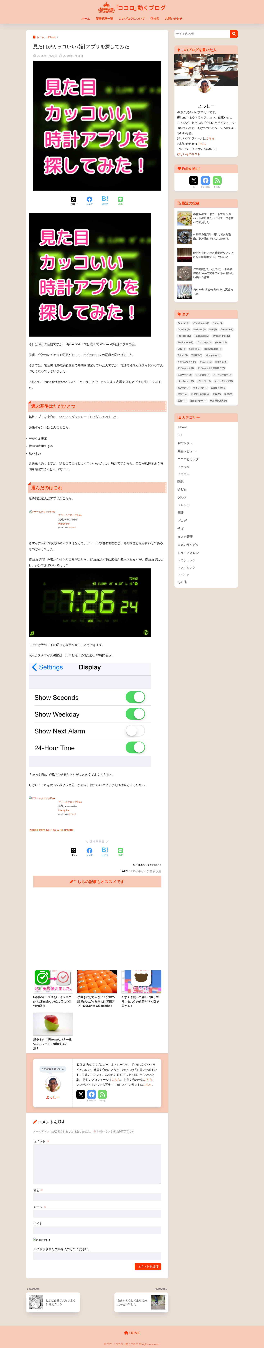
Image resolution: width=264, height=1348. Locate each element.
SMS (182, 349)
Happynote (202, 336)
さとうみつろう (187, 362)
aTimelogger (201, 323)
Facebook (91, 1100)
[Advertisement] (97, 929)
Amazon (183, 323)
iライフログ (204, 342)
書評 (180, 512)
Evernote (227, 329)
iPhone (156, 864)
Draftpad (199, 329)
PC (179, 435)
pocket (221, 342)
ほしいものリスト (188, 154)
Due (213, 329)
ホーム (86, 18)
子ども (182, 489)
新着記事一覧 (104, 18)
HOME (134, 1333)
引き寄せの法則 (200, 394)
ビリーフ (204, 381)
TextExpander (212, 349)
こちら (116, 1079)
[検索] (234, 34)
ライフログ (200, 387)
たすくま (221, 362)
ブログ (182, 520)
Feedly (102, 1100)
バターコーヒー (222, 375)
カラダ (185, 466)
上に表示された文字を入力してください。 (62, 1249)
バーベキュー (186, 381)
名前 (38, 1190)
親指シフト (185, 443)
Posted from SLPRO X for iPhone (51, 830)
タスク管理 (202, 375)
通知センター (198, 400)
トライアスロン (188, 553)
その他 (182, 582)
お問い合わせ (173, 18)
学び (180, 528)
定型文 (182, 394)
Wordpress (213, 355)
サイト (37, 1223)
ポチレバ (72, 527)
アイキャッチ (186, 368)
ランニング (188, 560)
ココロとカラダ (188, 459)
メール (39, 1207)
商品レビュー (186, 451)
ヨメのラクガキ (188, 545)
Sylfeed (194, 349)
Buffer (218, 323)
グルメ (182, 497)
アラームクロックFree (70, 515)
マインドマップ (223, 381)
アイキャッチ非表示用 (146, 871)
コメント (41, 1141)
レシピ (185, 505)
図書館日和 (218, 387)
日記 (217, 394)
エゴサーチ (185, 375)
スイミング (188, 567)
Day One (184, 329)
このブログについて (132, 18)
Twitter (183, 355)
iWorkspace (185, 342)
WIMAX (196, 355)
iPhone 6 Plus (221, 336)
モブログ (183, 387)
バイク (185, 574)
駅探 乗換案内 (218, 400)
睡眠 (228, 394)
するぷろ (206, 362)
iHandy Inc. (64, 523)
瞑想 (182, 400)
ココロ (185, 473)
